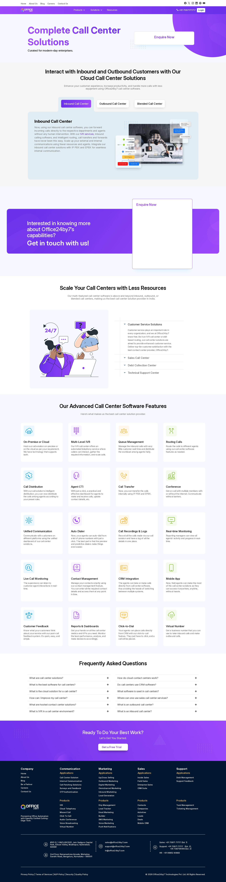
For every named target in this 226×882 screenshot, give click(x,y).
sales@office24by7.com (116, 842)
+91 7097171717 (186, 10)
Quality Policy (81, 874)
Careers (51, 4)
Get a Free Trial (112, 747)
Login (201, 10)
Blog (42, 4)
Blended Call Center (149, 103)
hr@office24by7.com (114, 850)
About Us (33, 4)
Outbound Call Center (112, 103)
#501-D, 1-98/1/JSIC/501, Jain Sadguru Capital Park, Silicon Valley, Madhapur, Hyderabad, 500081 (71, 844)
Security (70, 874)
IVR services (87, 134)
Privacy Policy (27, 874)
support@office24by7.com (117, 846)
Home (23, 4)
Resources (112, 10)
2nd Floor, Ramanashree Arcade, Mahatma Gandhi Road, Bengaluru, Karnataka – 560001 (71, 855)
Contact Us (63, 4)
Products (78, 10)
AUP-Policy (59, 874)
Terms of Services (43, 874)
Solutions (95, 10)
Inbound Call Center (76, 103)
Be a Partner (26, 784)
